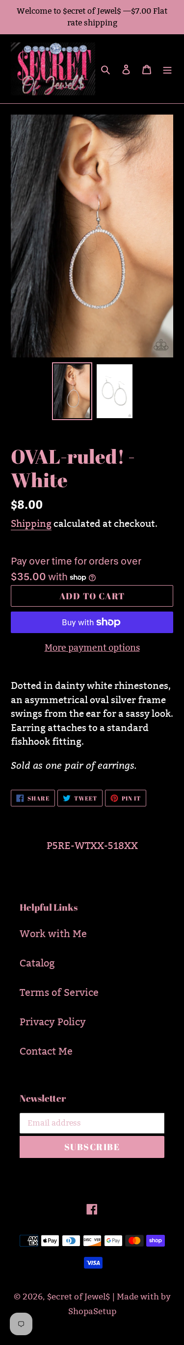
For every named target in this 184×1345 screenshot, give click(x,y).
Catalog (37, 963)
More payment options (92, 647)
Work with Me (53, 934)
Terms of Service (59, 992)
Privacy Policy (53, 1022)
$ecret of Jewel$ (78, 1297)
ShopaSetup (92, 1311)
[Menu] (167, 68)
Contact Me (46, 1051)
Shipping (31, 523)
